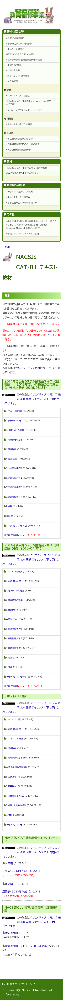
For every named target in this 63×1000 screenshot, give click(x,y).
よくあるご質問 (14, 65)
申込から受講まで (15, 49)
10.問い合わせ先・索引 (16, 677)
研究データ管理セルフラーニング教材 (24, 110)
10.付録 (9, 516)
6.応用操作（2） (13, 786)
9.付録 (9, 667)
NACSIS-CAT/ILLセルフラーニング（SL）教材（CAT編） (29, 103)
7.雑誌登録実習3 (14, 648)
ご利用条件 (10, 984)
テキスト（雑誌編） (14, 572)
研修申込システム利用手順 (19, 44)
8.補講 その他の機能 (16, 805)
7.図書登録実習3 (14, 487)
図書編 (9, 863)
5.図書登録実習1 (14, 468)
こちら (49, 335)
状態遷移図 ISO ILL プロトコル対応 (26, 946)
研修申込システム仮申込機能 (20, 54)
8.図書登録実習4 (14, 497)
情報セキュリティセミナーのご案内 (23, 234)
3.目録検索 (11, 449)
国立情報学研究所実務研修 (20, 139)
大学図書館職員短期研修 (19, 150)
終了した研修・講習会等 (18, 76)
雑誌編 (9, 884)
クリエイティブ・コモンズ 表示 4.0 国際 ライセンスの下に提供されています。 (31, 399)
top (7, 246)
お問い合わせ (13, 70)
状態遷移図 (11, 933)
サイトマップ (28, 984)
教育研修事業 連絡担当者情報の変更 (24, 60)
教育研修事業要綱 (15, 38)
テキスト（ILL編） (13, 720)
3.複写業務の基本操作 (16, 758)
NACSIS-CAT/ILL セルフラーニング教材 (27, 168)
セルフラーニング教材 (27, 368)
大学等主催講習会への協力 (20, 192)
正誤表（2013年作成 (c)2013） (22, 871)
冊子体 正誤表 (10, 535)
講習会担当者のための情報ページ (22, 203)
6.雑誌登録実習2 (14, 639)
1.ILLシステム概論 (14, 739)
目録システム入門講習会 (18, 96)
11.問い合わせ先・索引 (16, 526)
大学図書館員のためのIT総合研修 (23, 144)
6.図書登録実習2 (14, 478)
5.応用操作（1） (13, 777)
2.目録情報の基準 (14, 440)
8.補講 (9, 658)
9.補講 (9, 506)
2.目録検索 (11, 748)
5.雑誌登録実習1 (14, 629)
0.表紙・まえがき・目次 (16, 421)
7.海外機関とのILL (15, 796)
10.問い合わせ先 (14, 825)
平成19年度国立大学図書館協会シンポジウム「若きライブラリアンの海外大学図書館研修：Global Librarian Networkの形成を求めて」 (31, 224)
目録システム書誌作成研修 (19, 124)
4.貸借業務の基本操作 (16, 767)
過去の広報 (12, 81)
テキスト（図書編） (14, 411)
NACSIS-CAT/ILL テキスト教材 (23, 173)
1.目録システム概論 (15, 430)
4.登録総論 (11, 459)
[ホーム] (31, 16)
